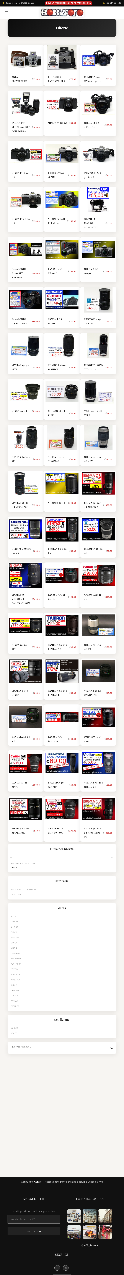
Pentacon (16, 964)
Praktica (15, 979)
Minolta (15, 937)
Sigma (14, 985)
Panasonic (16, 958)
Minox (14, 942)
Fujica (14, 932)
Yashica (15, 1006)
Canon (14, 921)
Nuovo (14, 1028)
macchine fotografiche (24, 889)
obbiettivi (16, 894)
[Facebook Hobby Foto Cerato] (57, 1268)
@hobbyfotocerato (90, 1245)
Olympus (15, 953)
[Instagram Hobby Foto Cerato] (66, 1268)
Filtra (14, 868)
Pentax (14, 969)
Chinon (15, 927)
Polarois (15, 974)
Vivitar (14, 1001)
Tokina (14, 995)
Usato (14, 1033)
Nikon (14, 948)
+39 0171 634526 (113, 3)
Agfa (13, 916)
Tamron (15, 990)
